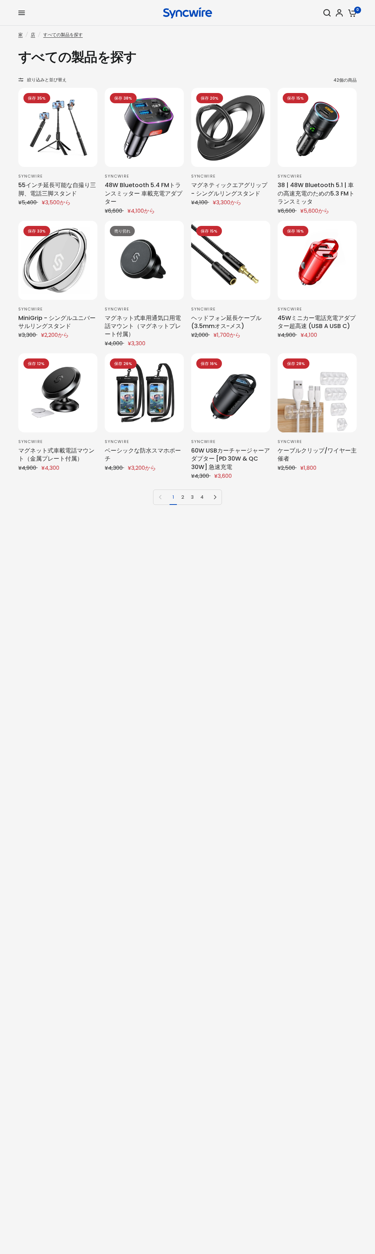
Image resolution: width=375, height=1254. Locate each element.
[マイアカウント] (339, 13)
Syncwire (30, 176)
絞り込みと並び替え (47, 80)
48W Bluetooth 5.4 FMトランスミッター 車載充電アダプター (143, 193)
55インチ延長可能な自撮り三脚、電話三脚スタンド (57, 189)
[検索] (327, 13)
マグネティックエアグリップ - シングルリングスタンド (229, 189)
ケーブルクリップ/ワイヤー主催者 (317, 455)
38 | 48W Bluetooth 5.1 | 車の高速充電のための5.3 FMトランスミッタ (316, 193)
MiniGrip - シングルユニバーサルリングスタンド (57, 322)
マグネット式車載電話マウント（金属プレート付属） (56, 455)
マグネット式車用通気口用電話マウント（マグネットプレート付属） (143, 326)
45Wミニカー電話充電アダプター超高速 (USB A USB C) (317, 322)
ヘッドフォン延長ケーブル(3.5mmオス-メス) (226, 322)
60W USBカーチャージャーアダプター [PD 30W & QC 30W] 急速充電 (230, 459)
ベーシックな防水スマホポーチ (143, 455)
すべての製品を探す (63, 34)
